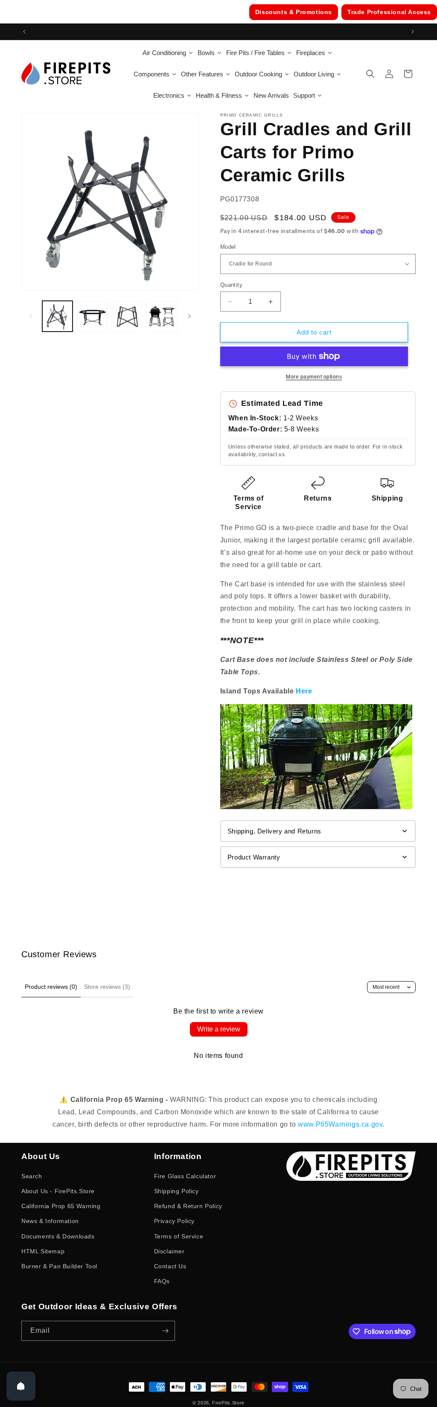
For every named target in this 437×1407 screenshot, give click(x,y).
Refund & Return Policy (188, 1206)
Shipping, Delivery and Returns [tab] (274, 831)
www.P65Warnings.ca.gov (340, 1124)
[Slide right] (189, 316)
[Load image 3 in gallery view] (127, 316)
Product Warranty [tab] (253, 857)
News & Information (50, 1221)
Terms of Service (179, 1236)
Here (304, 691)
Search (31, 1176)
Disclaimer (169, 1251)
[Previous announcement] (24, 31)
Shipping (387, 498)
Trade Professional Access (389, 12)
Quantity (231, 285)
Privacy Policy (174, 1221)
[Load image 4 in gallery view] (161, 316)
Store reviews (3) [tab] (107, 986)
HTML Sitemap (42, 1251)
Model (228, 247)
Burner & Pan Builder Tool (59, 1266)
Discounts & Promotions (293, 12)
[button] (370, 73)
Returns (318, 498)
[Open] (20, 1386)
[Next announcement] (412, 31)
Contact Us (170, 1266)
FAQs (162, 1281)
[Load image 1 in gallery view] (57, 316)
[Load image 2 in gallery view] (92, 316)
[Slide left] (30, 316)
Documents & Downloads (58, 1236)
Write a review (218, 1029)
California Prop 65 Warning (61, 1206)
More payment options (314, 377)
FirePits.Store (228, 1402)
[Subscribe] (165, 1331)
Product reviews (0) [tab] (51, 986)
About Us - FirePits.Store (58, 1191)
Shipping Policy (176, 1191)
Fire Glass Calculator (185, 1176)
